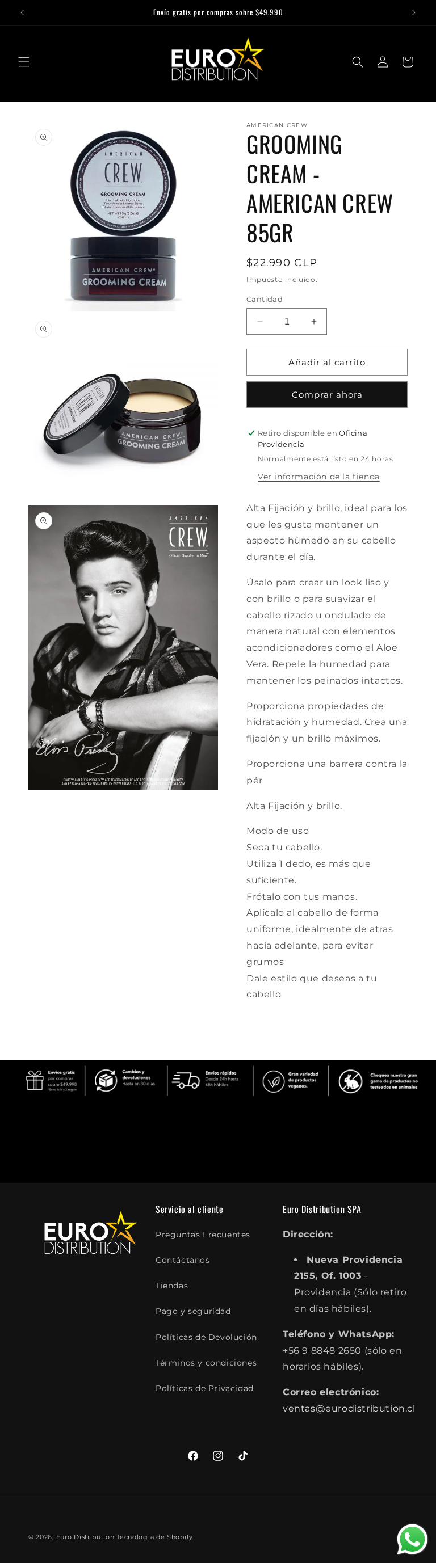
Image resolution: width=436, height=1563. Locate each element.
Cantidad (264, 299)
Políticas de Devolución (206, 1337)
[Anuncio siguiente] (413, 12)
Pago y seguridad (193, 1311)
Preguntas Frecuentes (203, 1234)
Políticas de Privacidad (205, 1388)
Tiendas (172, 1285)
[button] (23, 61)
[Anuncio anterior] (22, 12)
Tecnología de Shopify (154, 1537)
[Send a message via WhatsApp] (412, 1539)
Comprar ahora (327, 394)
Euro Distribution (85, 1537)
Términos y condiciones (206, 1363)
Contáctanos (183, 1260)
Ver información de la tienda (319, 476)
